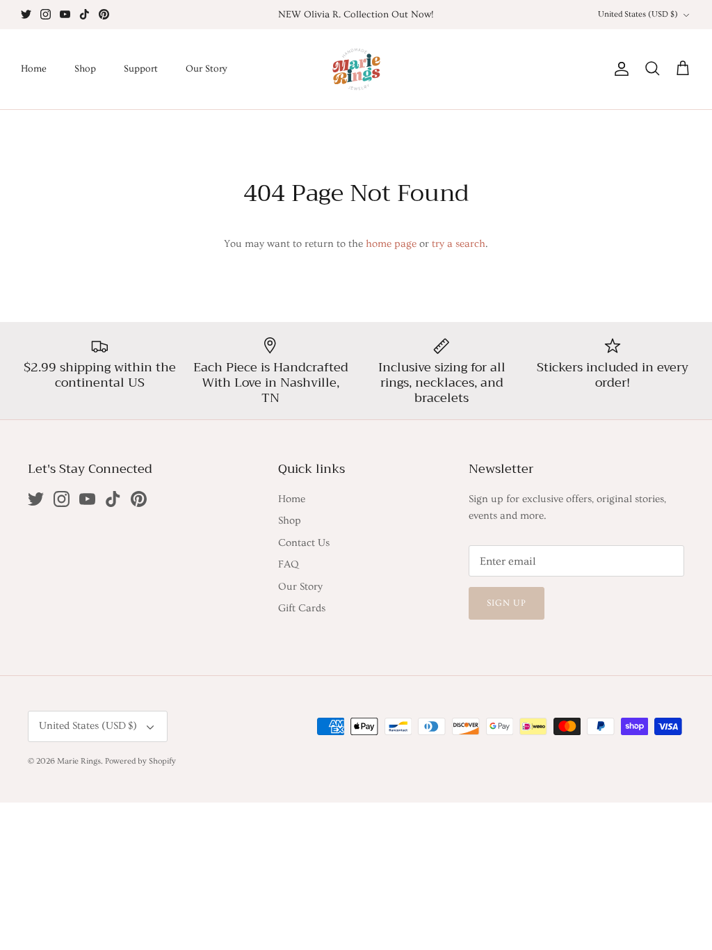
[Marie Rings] (356, 69)
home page (391, 244)
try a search (458, 244)
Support (141, 68)
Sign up (506, 603)
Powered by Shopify (140, 761)
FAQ (288, 564)
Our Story (206, 68)
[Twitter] (26, 14)
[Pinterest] (104, 14)
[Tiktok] (84, 14)
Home (34, 68)
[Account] (619, 69)
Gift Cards (301, 608)
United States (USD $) (638, 14)
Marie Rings (79, 761)
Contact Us (304, 543)
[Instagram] (45, 14)
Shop (85, 68)
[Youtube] (65, 14)
